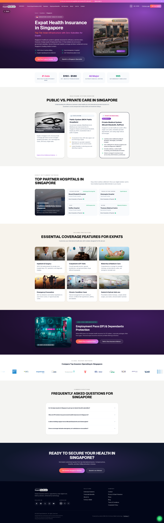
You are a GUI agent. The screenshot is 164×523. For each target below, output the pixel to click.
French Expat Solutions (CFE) (34, 6)
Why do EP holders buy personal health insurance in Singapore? (69, 415)
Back (7, 11)
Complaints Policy (113, 505)
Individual (21, 6)
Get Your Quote (156, 6)
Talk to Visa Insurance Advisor (111, 341)
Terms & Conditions (113, 502)
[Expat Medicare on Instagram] (49, 503)
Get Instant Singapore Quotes (72, 470)
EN (61, 503)
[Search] (131, 6)
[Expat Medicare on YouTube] (53, 503)
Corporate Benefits (89, 494)
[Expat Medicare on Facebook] (41, 503)
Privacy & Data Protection (115, 494)
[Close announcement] (162, 1)
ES (64, 503)
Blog (109, 499)
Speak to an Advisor (95, 470)
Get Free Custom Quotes (45, 59)
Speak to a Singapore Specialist (72, 59)
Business (45, 6)
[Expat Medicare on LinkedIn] (36, 503)
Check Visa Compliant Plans (87, 341)
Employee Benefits (55, 6)
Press (109, 497)
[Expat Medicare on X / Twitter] (45, 503)
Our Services (65, 6)
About (71, 6)
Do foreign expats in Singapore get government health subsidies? (69, 408)
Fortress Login (146, 6)
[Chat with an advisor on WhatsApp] (159, 518)
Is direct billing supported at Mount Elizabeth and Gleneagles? (68, 421)
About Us (86, 497)
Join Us (77, 6)
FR (68, 503)
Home (36, 13)
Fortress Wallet (88, 499)
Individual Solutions (89, 491)
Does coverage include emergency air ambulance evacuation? (68, 428)
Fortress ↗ (126, 516)
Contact (83, 6)
